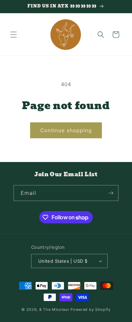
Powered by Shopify (90, 309)
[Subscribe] (110, 193)
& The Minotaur (54, 309)
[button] (13, 34)
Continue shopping (66, 130)
